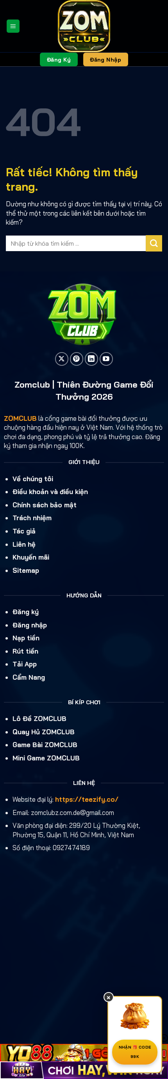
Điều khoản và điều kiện (50, 491)
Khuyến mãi (31, 557)
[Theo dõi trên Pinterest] (77, 359)
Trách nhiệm (32, 518)
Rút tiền (25, 651)
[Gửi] (154, 243)
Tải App (25, 664)
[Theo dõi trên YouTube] (106, 359)
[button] (13, 26)
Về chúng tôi (33, 479)
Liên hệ (24, 544)
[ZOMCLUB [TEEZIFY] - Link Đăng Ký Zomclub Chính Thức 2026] (84, 26)
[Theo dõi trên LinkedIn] (91, 359)
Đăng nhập (30, 625)
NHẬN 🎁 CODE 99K (135, 1052)
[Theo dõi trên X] (62, 359)
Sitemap (26, 570)
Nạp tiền (26, 638)
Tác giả (24, 531)
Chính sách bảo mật (45, 505)
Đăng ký (26, 612)
